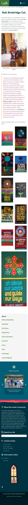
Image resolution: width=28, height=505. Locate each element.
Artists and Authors (7, 336)
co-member (20, 109)
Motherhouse (5, 332)
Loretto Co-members (7, 413)
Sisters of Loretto (16, 412)
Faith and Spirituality (8, 320)
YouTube (5, 460)
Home (2, 7)
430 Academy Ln (7, 446)
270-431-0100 (6, 444)
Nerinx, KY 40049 (8, 448)
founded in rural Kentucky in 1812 (10, 416)
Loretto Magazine (7, 358)
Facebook (5, 458)
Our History (5, 328)
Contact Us (5, 341)
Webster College (7, 101)
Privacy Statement (17, 496)
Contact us (6, 451)
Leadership (5, 324)
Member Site (10, 496)
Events (4, 345)
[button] (2, 384)
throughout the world (18, 423)
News (3, 349)
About (6, 7)
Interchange (5, 353)
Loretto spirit (14, 30)
